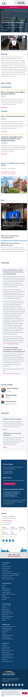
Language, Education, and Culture (13, 20)
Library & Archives (6, 589)
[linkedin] (13, 540)
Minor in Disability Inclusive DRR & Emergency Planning (13, 93)
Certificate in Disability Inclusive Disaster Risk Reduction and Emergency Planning (12, 139)
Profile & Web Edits (6, 597)
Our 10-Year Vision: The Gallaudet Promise (11, 573)
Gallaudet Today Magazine (7, 635)
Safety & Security (5, 652)
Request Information (14, 556)
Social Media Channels (6, 628)
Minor (3, 96)
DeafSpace (4, 620)
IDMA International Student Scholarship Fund (10, 244)
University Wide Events (7, 630)
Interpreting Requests (6, 592)
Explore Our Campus (6, 606)
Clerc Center (4, 659)
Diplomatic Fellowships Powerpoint (11, 373)
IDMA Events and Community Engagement (12, 434)
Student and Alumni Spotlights (12, 419)
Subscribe (4, 633)
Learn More (4, 107)
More (6, 429)
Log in (19, 500)
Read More (5, 228)
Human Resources (6, 647)
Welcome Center (5, 614)
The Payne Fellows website (11, 343)
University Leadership (6, 566)
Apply (14, 554)
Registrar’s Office (5, 649)
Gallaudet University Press (7, 639)
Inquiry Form (8, 472)
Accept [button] (24, 693)
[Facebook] (16, 685)
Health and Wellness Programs (8, 594)
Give (18, 554)
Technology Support (6, 590)
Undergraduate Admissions (11, 492)
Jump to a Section (13, 7)
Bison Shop (4, 599)
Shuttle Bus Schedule (6, 611)
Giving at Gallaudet (6, 637)
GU (3, 18)
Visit (10, 554)
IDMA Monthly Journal (8, 173)
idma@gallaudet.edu (7, 520)
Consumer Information (6, 572)
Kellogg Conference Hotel (7, 613)
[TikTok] (22, 685)
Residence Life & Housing (7, 650)
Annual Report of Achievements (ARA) (10, 575)
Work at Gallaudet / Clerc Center (8, 626)
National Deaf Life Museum (7, 616)
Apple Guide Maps (6, 618)
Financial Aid (4, 645)
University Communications (7, 657)
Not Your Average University (8, 579)
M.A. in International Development (12, 116)
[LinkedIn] (19, 685)
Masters (4, 119)
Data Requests (5, 632)
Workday (4, 596)
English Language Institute (7, 661)
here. (4, 370)
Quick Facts (4, 565)
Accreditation (5, 570)
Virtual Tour (4, 607)
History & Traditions (6, 568)
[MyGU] (3, 685)
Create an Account (9, 484)
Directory (4, 585)
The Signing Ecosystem (7, 577)
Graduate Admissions (10, 495)
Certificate (4, 143)
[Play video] (14, 42)
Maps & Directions (6, 609)
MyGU (3, 587)
